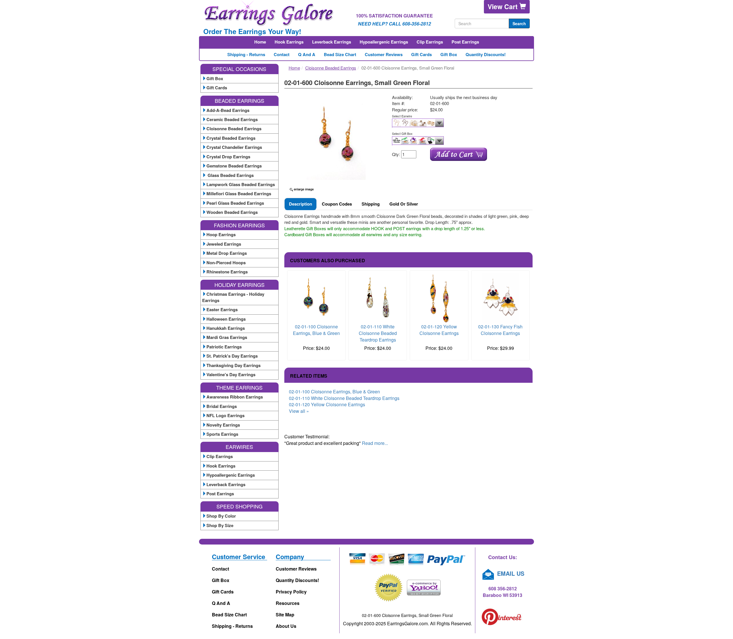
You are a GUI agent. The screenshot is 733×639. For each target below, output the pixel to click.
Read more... (375, 443)
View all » (299, 411)
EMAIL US (509, 573)
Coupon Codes (337, 204)
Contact (281, 54)
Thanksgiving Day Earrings (233, 365)
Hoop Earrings (221, 234)
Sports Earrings (222, 434)
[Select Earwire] (460, 123)
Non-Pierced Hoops (226, 262)
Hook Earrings (289, 42)
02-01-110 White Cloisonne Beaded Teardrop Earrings (378, 333)
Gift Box (448, 54)
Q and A (306, 54)
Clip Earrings (430, 42)
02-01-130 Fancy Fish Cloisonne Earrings (500, 329)
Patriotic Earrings (224, 347)
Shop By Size (219, 525)
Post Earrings (465, 42)
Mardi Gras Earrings (226, 337)
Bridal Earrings (221, 406)
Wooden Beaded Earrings (232, 212)
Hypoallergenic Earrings (384, 42)
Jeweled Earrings (223, 244)
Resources (287, 603)
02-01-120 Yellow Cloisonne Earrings (439, 329)
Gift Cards (421, 54)
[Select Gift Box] (460, 140)
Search (519, 23)
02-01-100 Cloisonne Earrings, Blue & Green (316, 329)
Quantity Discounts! (486, 54)
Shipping (371, 204)
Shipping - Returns (246, 54)
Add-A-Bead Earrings (227, 110)
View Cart (503, 6)
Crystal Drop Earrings (228, 156)
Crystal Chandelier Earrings (234, 147)
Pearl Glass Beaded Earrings (235, 203)
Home (260, 42)
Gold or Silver (403, 204)
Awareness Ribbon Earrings (234, 397)
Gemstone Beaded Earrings (234, 166)
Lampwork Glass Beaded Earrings (240, 184)
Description (300, 204)
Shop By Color (221, 516)
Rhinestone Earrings (227, 272)
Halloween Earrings (226, 319)
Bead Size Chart (340, 54)
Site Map (285, 614)
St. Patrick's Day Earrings (232, 356)
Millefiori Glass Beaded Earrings (238, 193)
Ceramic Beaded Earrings (232, 119)
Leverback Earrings (331, 42)
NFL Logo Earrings (225, 415)
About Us (286, 626)
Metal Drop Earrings (226, 253)
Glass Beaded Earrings (230, 175)
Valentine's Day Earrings (230, 374)
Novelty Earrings (223, 425)
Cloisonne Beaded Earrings (233, 128)
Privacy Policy (291, 591)
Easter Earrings (222, 309)
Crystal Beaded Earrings (230, 138)
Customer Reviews (384, 54)
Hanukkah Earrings (225, 328)
